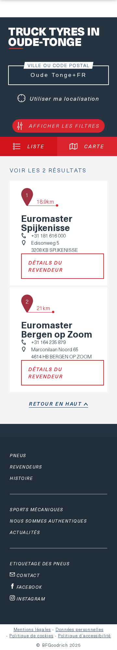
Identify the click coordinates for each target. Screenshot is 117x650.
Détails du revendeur (45, 266)
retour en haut (55, 403)
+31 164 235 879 (48, 342)
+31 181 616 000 (48, 235)
